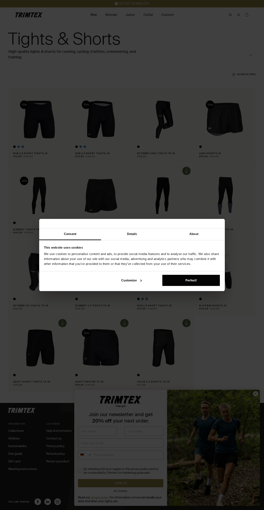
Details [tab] (132, 234)
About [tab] (193, 234)
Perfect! (191, 280)
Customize (129, 280)
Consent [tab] (70, 234)
